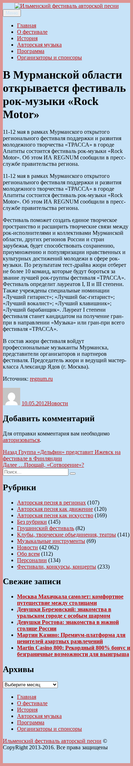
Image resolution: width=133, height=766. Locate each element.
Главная (26, 25)
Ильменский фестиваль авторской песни (52, 741)
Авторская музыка (39, 45)
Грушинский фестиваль (45, 528)
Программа (30, 51)
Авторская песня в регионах (51, 503)
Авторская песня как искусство (55, 515)
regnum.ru (41, 379)
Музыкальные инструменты (51, 541)
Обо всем (28, 554)
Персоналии (32, 560)
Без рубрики (32, 522)
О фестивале (32, 32)
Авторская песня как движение (55, 509)
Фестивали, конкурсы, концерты (56, 567)
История (27, 38)
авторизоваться (21, 440)
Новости (57, 403)
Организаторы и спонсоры (49, 57)
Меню (12, 13)
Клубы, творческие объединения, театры (66, 535)
